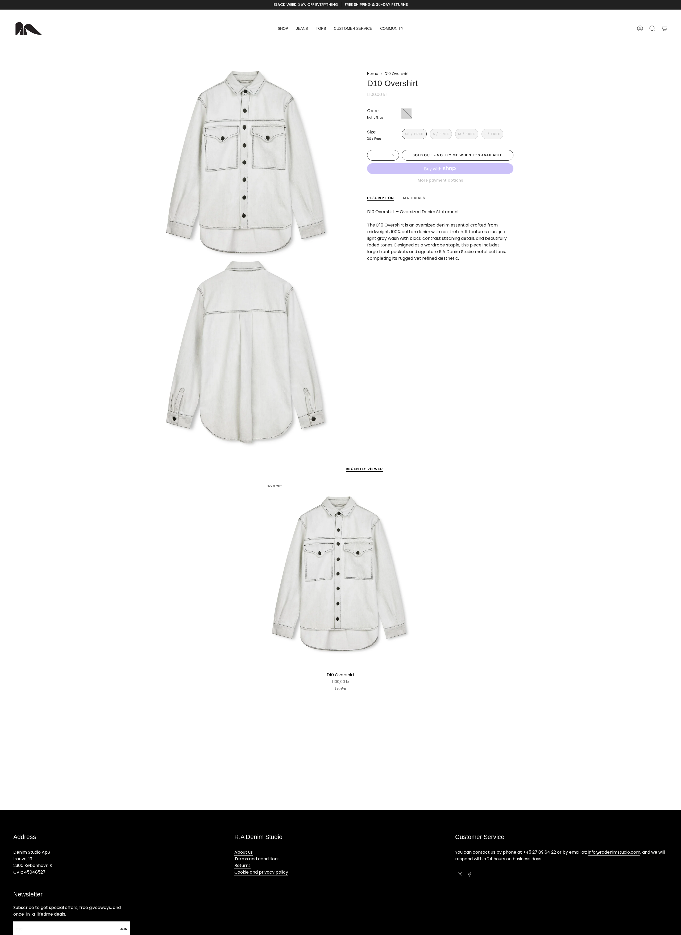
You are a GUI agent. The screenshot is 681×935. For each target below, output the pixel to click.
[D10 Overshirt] (340, 575)
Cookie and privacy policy (261, 872)
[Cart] (664, 28)
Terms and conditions (257, 859)
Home (372, 73)
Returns (242, 865)
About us (243, 852)
